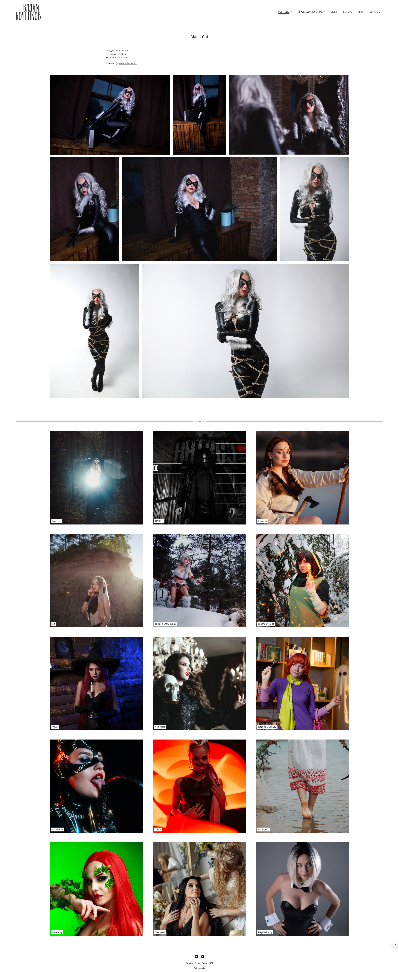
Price (361, 11)
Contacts (375, 11)
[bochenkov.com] (28, 12)
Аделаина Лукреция (126, 63)
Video (334, 11)
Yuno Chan (123, 57)
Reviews (347, 11)
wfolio (202, 968)
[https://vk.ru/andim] (196, 957)
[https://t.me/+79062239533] (202, 957)
